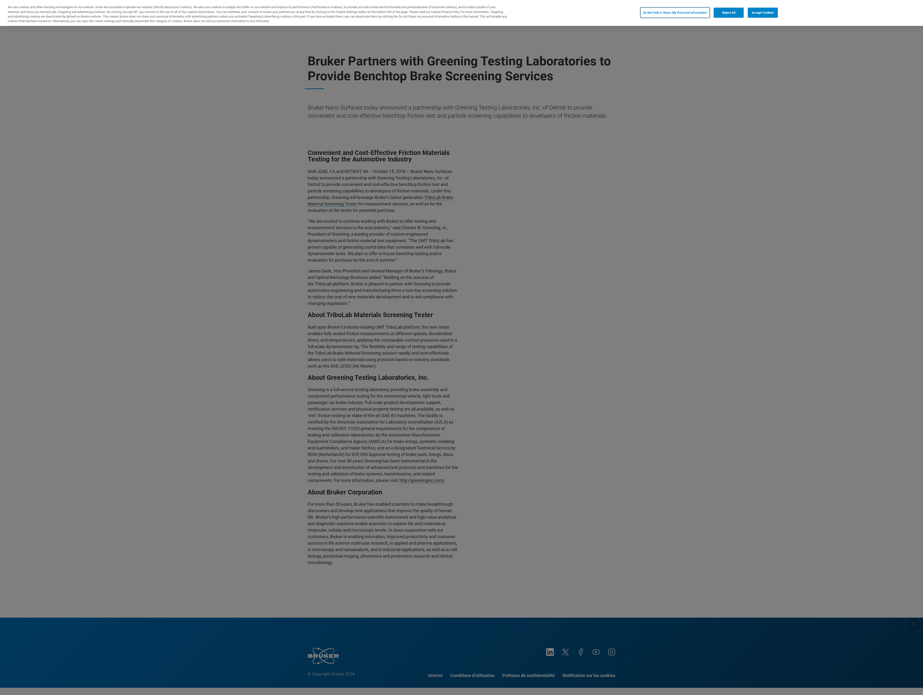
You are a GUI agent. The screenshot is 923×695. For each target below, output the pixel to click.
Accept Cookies (763, 12)
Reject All (728, 12)
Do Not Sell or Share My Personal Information (675, 12)
